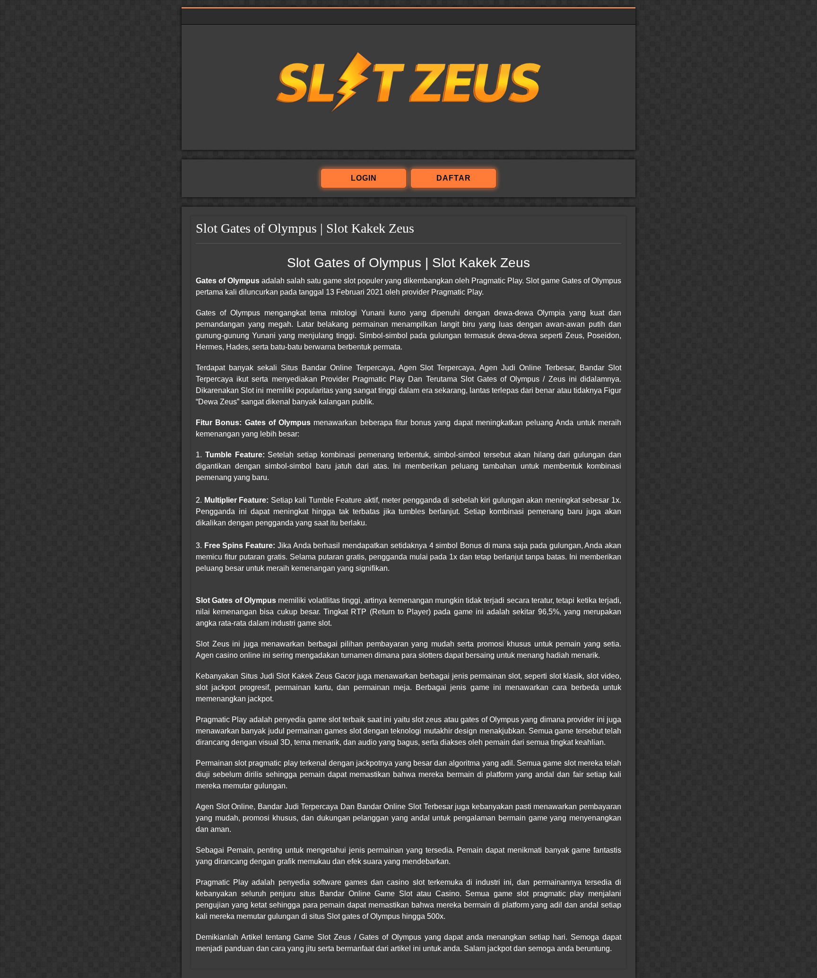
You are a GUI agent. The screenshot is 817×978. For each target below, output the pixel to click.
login (364, 178)
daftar (453, 178)
